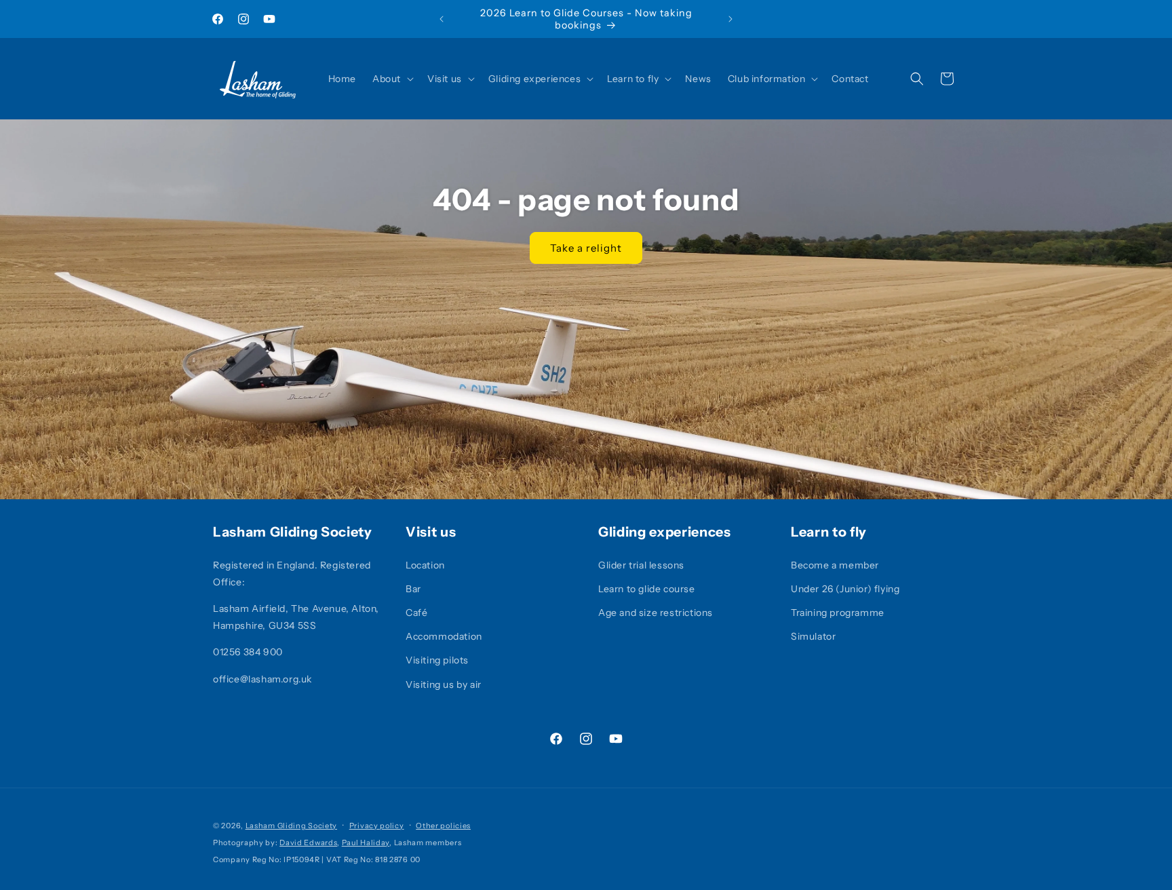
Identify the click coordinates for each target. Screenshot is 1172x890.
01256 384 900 (248, 652)
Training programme (837, 612)
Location (425, 565)
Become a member (835, 565)
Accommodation (444, 636)
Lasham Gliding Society (291, 825)
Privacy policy (376, 825)
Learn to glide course (646, 589)
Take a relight (586, 247)
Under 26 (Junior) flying (845, 589)
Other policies (443, 825)
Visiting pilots (437, 660)
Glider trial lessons (641, 565)
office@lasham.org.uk (262, 679)
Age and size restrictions (655, 612)
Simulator (813, 636)
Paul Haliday (365, 842)
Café (416, 612)
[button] (391, 78)
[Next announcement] (730, 19)
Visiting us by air (444, 684)
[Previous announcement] (441, 19)
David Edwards (308, 842)
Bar (413, 589)
